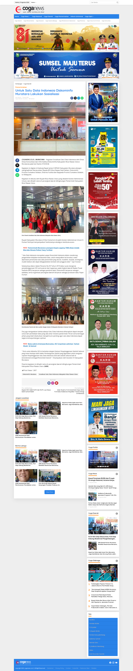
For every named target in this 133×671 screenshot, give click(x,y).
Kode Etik (75, 668)
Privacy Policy (59, 668)
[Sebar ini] (71, 98)
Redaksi (94, 668)
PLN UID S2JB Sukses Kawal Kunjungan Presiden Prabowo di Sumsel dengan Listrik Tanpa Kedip (49, 484)
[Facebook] (49, 383)
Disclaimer (50, 668)
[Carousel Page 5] (108, 466)
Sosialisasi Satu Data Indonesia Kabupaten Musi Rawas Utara (58, 374)
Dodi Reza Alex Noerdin (96, 654)
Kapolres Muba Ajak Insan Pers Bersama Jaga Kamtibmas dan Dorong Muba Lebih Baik (72, 403)
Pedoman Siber (85, 668)
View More (49, 492)
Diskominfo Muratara (29, 374)
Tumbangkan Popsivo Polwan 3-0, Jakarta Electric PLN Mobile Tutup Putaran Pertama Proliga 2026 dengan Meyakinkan (103, 584)
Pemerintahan (21, 87)
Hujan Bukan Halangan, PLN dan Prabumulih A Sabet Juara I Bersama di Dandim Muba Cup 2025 (104, 606)
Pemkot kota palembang (97, 635)
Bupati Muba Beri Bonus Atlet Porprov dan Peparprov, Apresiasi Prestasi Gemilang (103, 601)
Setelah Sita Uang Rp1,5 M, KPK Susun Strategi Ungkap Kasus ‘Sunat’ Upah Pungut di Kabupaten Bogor (102, 487)
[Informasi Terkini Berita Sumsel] (29, 9)
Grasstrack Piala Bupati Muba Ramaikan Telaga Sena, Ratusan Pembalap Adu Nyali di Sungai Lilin (102, 595)
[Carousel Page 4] (105, 466)
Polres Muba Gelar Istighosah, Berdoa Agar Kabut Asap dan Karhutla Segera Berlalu (102, 504)
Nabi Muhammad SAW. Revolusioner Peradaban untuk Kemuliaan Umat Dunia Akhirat (25, 436)
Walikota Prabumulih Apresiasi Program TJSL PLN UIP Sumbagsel (107, 494)
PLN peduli (92, 627)
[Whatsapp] (82, 98)
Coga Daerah (18, 98)
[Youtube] (56, 383)
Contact (68, 668)
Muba (91, 650)
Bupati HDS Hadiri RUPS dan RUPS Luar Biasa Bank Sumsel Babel (36, 389)
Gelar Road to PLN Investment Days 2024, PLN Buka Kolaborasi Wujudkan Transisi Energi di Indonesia (69, 390)
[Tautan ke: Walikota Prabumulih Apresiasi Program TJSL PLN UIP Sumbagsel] (92, 496)
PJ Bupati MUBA (94, 631)
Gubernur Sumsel (94, 639)
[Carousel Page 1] (98, 466)
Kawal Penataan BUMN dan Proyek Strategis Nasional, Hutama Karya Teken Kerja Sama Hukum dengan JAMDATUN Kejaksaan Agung (101, 479)
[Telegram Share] (78, 98)
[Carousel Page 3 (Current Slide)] (103, 466)
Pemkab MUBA (94, 623)
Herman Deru (93, 642)
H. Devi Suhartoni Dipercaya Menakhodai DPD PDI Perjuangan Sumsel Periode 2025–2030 (102, 461)
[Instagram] (52, 383)
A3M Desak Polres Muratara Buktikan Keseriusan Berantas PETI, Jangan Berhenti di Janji (48, 417)
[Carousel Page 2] (101, 466)
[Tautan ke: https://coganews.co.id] (117, 448)
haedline (92, 620)
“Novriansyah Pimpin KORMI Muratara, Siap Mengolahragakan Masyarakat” (103, 590)
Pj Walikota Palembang (96, 646)
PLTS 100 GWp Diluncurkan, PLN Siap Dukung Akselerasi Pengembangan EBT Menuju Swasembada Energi (25, 417)
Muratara (25, 98)
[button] (117, 2)
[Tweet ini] (75, 98)
